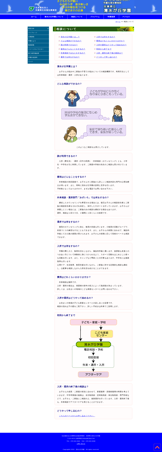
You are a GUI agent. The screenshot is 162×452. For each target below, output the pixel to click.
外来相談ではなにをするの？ (73, 53)
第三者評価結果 (33, 53)
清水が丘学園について (54, 17)
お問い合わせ (81, 443)
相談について (77, 17)
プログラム (95, 17)
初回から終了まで (103, 49)
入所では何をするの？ (105, 37)
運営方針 (31, 28)
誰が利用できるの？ (69, 45)
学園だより (32, 41)
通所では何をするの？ (70, 57)
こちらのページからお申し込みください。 (77, 416)
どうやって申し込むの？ (106, 57)
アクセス (126, 17)
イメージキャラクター (36, 49)
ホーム (34, 17)
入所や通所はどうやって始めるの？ (111, 45)
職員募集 (31, 45)
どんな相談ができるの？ (71, 41)
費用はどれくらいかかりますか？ (110, 41)
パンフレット (32, 32)
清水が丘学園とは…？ (70, 37)
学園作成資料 (32, 57)
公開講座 (31, 37)
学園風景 (111, 17)
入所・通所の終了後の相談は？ (109, 53)
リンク (30, 61)
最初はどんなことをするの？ (73, 49)
